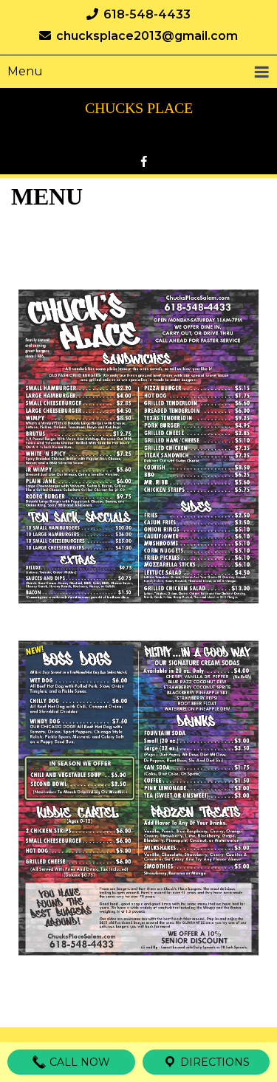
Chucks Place (139, 108)
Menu (25, 71)
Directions (213, 1062)
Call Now (78, 1062)
